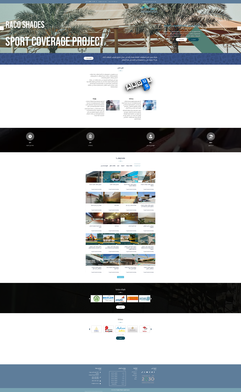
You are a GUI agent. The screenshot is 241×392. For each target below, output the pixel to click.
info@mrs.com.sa (95, 383)
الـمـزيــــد (193, 39)
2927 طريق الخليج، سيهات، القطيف (148, 1)
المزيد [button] (120, 307)
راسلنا (97, 7)
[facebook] (96, 1)
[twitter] (94, 1)
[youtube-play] (90, 1)
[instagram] (92, 1)
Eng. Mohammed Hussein (98, 391)
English (87, 6)
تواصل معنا (181, 39)
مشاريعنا (111, 7)
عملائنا (92, 7)
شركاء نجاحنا (104, 7)
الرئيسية (125, 7)
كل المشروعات (120, 277)
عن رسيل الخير (118, 7)
